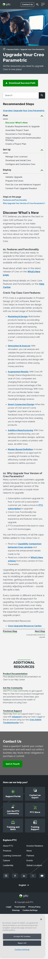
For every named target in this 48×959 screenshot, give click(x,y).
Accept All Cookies (22, 936)
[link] (12, 764)
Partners (30, 855)
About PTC (8, 846)
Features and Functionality (15, 200)
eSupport (17, 717)
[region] (22, 936)
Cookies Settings (30, 910)
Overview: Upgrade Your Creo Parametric (24, 110)
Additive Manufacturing (20, 430)
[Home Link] (4, 50)
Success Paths (13, 49)
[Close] (41, 919)
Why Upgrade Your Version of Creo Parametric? (24, 203)
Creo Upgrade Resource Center (25, 626)
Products (7, 851)
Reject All (22, 943)
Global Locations (34, 865)
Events (29, 860)
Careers (6, 860)
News (29, 851)
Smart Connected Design (21, 404)
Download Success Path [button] (21, 83)
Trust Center (19, 907)
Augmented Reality (18, 371)
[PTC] (24, 896)
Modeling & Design (18, 316)
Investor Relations (34, 846)
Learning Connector (12, 855)
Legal (8, 907)
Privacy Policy (34, 907)
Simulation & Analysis (19, 346)
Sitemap (16, 910)
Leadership (8, 865)
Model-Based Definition (20, 449)
